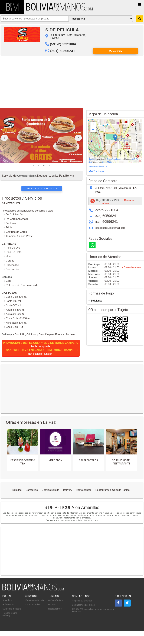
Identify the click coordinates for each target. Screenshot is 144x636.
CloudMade (107, 161)
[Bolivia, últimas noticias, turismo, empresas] (33, 590)
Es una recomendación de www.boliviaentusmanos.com (72, 520)
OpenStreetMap (113, 159)
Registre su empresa (82, 601)
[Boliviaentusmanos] (12, 7)
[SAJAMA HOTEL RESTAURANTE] (121, 441)
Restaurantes (55, 609)
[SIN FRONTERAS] (88, 441)
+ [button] (93, 124)
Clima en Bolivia (33, 604)
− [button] (93, 129)
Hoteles (52, 604)
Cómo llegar (98, 171)
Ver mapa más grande (98, 166)
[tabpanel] (41, 135)
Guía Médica (8, 604)
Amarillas (7, 600)
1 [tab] (33, 165)
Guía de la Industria (11, 609)
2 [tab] (38, 165)
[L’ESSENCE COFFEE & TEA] (22, 441)
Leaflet (92, 159)
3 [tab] (44, 165)
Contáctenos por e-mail (83, 605)
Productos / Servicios (42, 188)
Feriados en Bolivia (34, 600)
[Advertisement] (72, 82)
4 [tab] (49, 165)
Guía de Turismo (56, 600)
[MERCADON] (55, 441)
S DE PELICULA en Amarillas (71, 507)
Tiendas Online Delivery (9, 614)
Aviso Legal (76, 611)
